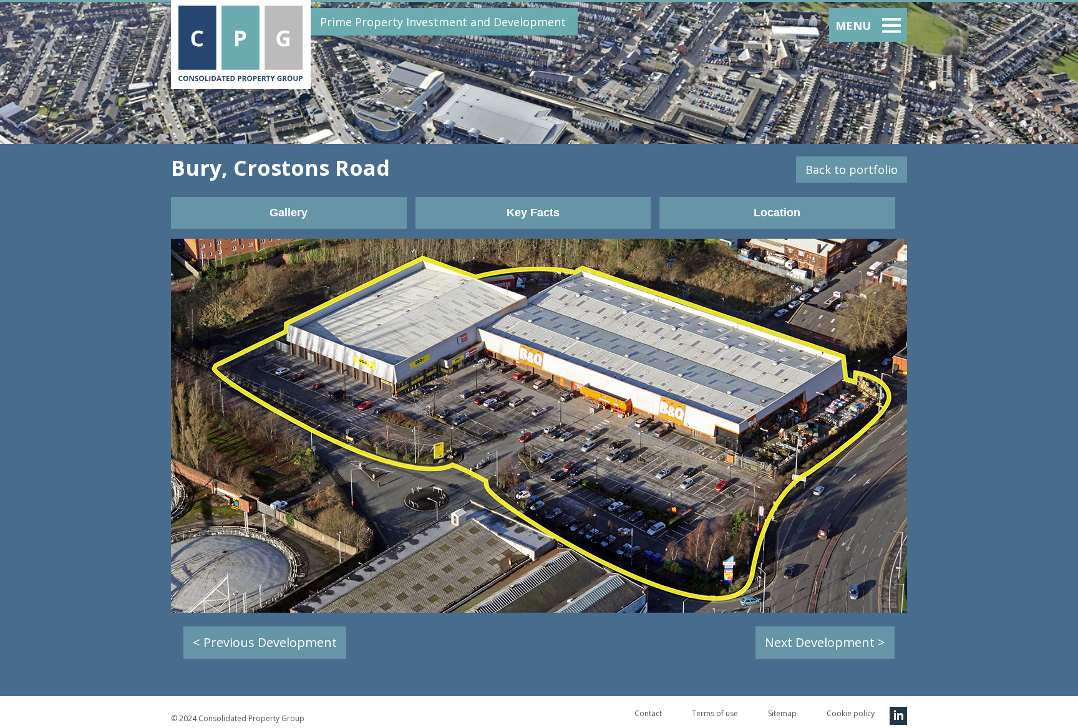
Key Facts (533, 212)
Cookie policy (851, 713)
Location (777, 212)
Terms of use (715, 713)
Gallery (289, 212)
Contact (648, 713)
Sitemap (782, 713)
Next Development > (825, 642)
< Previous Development (265, 642)
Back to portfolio (851, 169)
